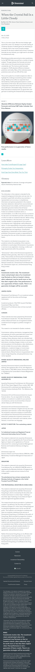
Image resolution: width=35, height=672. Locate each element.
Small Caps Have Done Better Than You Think (14, 172)
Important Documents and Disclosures (11, 581)
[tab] (17, 3)
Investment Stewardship (17, 559)
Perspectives (6, 10)
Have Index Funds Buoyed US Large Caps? (13, 164)
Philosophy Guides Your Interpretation (12, 168)
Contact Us (17, 563)
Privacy (25, 584)
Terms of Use (29, 577)
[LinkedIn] (17, 569)
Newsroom (17, 555)
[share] (3, 29)
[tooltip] (2, 154)
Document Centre (28, 581)
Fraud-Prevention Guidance (14, 584)
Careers (17, 552)
